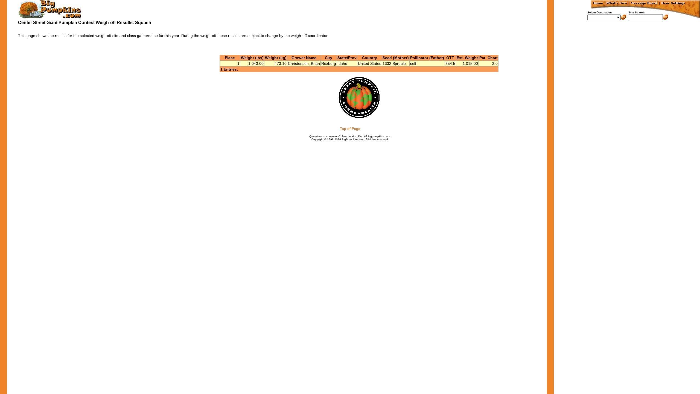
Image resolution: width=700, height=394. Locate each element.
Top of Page (350, 129)
